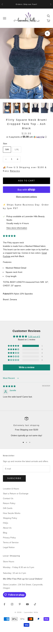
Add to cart (26, 181)
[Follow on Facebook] (4, 604)
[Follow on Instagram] (12, 604)
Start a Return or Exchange (15, 493)
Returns (15, 171)
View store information (16, 228)
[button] (26, 137)
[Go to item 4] (35, 107)
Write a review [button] (26, 367)
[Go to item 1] (7, 107)
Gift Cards (7, 508)
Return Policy (9, 503)
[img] (9, 386)
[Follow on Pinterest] (19, 604)
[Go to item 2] (16, 107)
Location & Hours (11, 488)
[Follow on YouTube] (27, 604)
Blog (5, 532)
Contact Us (8, 498)
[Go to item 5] (45, 107)
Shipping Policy (10, 518)
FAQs (5, 523)
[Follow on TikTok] (35, 604)
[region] (26, 427)
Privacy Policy (9, 537)
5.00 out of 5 (34, 336)
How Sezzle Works (11, 513)
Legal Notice (9, 547)
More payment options (26, 196)
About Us (7, 528)
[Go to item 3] (26, 107)
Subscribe (14, 478)
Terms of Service (11, 542)
